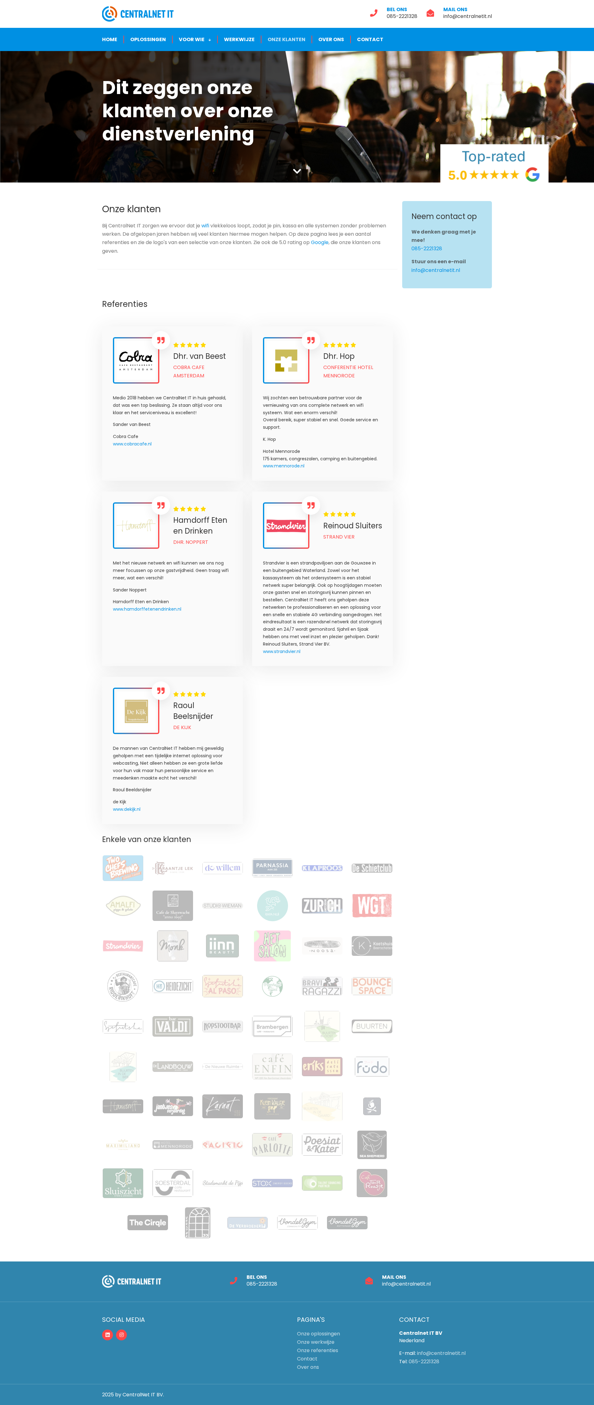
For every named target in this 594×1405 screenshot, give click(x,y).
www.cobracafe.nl (132, 444)
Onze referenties (317, 1350)
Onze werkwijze (315, 1342)
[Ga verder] (297, 171)
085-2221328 (402, 16)
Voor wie (192, 39)
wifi (205, 225)
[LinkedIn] (107, 1335)
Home (109, 39)
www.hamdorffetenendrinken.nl (147, 609)
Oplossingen (148, 39)
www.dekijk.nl (126, 809)
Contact (370, 39)
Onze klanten (286, 39)
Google (320, 242)
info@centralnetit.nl (467, 16)
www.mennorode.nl (283, 466)
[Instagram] (121, 1335)
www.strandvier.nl (281, 651)
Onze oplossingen (318, 1333)
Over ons (331, 39)
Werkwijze (239, 39)
